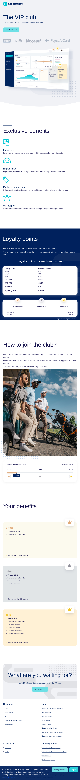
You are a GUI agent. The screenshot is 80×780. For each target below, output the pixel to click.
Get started (9, 30)
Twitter (7, 752)
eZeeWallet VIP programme (51, 748)
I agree (73, 770)
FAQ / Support (9, 712)
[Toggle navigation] (76, 4)
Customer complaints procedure (52, 708)
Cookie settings (47, 716)
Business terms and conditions (52, 736)
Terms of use (46, 724)
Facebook (8, 748)
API (6, 716)
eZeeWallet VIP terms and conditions (54, 752)
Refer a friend (46, 756)
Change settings (59, 770)
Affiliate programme (48, 760)
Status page (9, 724)
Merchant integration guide (13, 720)
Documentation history (49, 728)
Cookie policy (46, 712)
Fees (6, 708)
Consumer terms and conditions (52, 732)
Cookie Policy (9, 777)
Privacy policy (46, 720)
